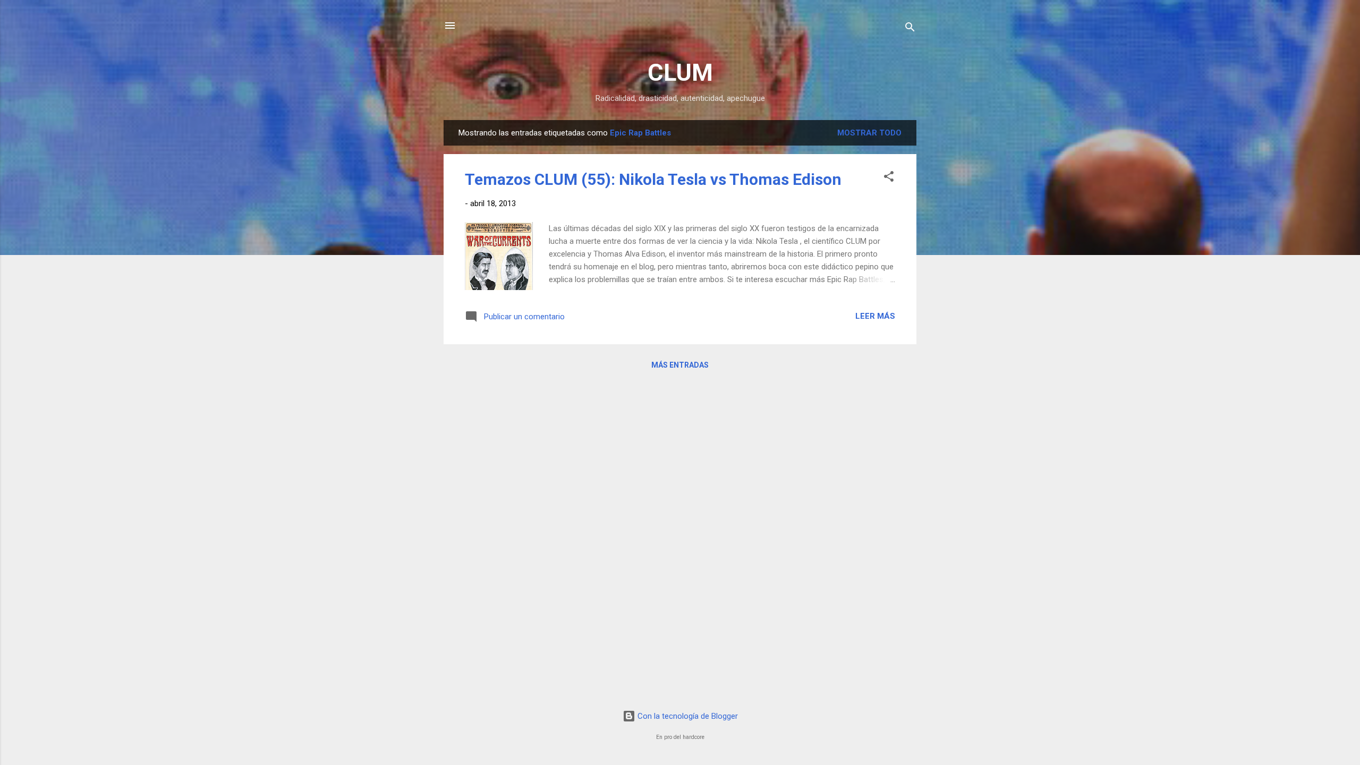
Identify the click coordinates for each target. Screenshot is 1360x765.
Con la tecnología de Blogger (686, 716)
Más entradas (680, 365)
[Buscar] (910, 29)
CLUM (680, 72)
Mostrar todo (869, 133)
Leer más (875, 316)
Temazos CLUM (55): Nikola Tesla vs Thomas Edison (653, 179)
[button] (888, 178)
